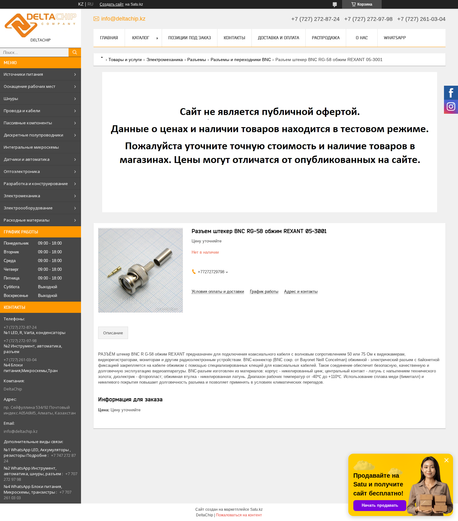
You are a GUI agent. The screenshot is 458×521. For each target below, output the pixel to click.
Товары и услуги (125, 59)
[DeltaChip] (40, 25)
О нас (362, 37)
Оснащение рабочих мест (29, 86)
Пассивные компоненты (28, 123)
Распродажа (326, 37)
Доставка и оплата (278, 37)
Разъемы (196, 59)
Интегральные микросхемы (31, 147)
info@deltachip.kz (21, 431)
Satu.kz (256, 509)
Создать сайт (112, 4)
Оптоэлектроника (22, 171)
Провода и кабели (22, 110)
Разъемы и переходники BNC (241, 59)
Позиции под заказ (189, 37)
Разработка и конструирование (36, 183)
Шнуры (11, 98)
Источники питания (23, 74)
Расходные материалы (27, 220)
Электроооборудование (28, 208)
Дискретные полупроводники (33, 135)
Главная (109, 37)
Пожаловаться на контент (239, 515)
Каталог (140, 37)
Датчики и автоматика (27, 159)
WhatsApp (395, 37)
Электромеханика (22, 195)
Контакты (234, 37)
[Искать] (75, 52)
